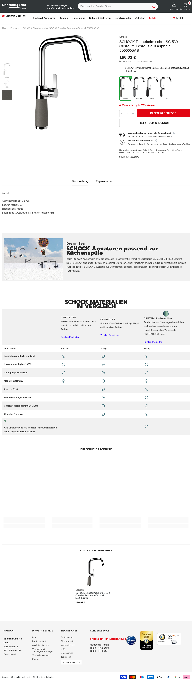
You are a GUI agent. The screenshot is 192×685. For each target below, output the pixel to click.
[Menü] (179, 634)
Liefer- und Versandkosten (142, 61)
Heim (4, 28)
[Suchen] (118, 6)
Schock (123, 37)
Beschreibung (80, 181)
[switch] (174, 641)
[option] (63, 82)
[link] (24, 521)
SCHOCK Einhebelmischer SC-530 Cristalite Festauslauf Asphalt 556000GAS (92, 595)
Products (14, 28)
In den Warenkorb (164, 113)
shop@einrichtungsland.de (108, 638)
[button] (39, 641)
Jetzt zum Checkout (155, 123)
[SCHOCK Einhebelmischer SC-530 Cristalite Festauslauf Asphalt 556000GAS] (96, 572)
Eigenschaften (104, 181)
